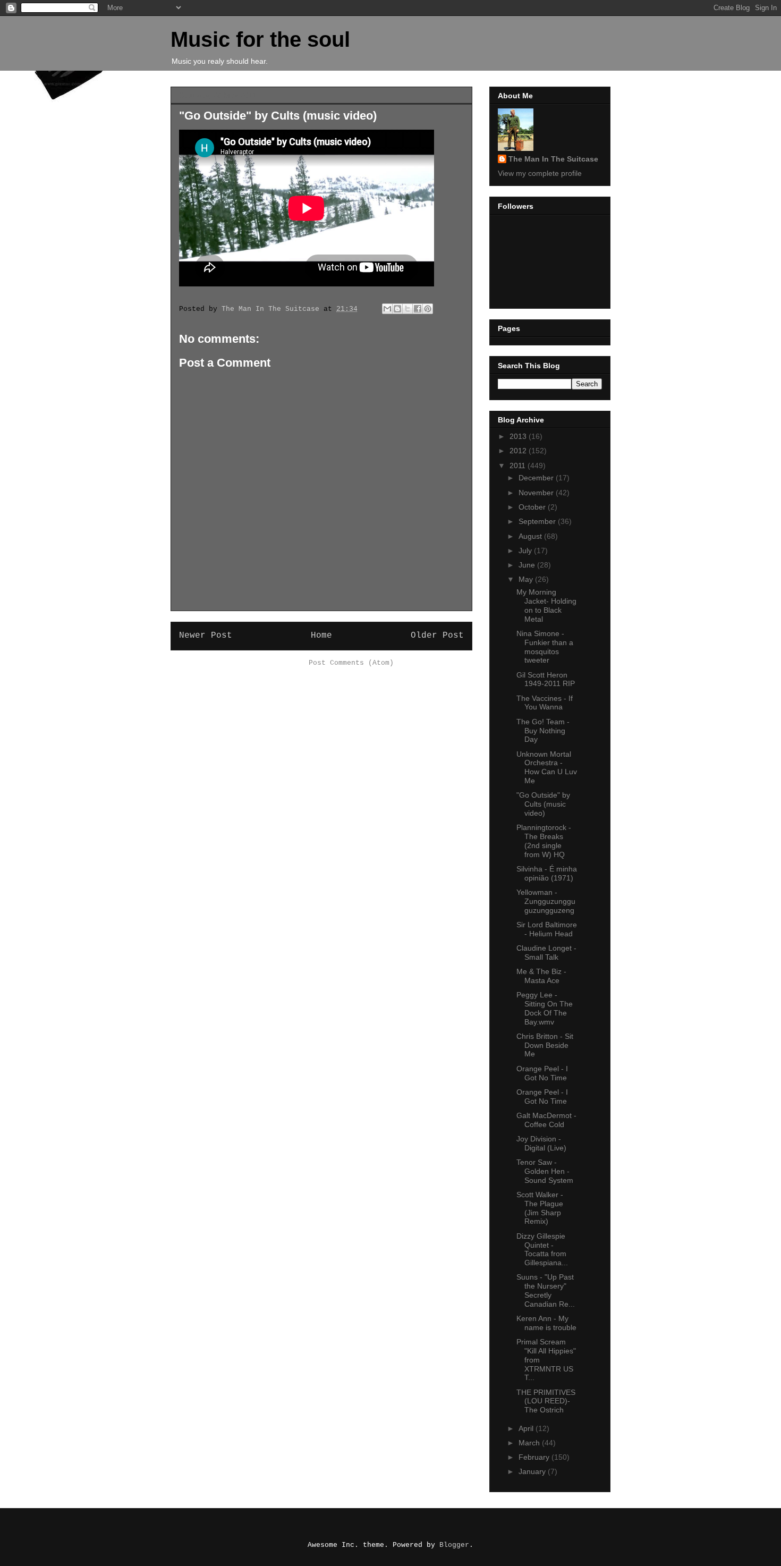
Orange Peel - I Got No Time (542, 1073)
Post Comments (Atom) (351, 663)
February (535, 1457)
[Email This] (387, 308)
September (538, 521)
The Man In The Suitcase (553, 159)
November (537, 492)
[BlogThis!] (397, 308)
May (527, 579)
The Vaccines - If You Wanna (544, 703)
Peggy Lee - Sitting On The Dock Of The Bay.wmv (544, 1008)
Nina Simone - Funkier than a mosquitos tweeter (544, 646)
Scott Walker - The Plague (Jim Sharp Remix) (539, 1207)
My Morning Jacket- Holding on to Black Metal (546, 605)
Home (321, 635)
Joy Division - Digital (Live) (541, 1143)
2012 (519, 450)
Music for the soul (260, 39)
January (533, 1471)
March (530, 1442)
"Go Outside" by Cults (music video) (543, 804)
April (527, 1428)
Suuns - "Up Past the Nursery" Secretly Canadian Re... (545, 1290)
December (537, 477)
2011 (519, 465)
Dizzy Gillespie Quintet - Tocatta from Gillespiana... (542, 1249)
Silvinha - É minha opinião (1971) (546, 873)
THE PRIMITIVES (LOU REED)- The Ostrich (545, 1401)
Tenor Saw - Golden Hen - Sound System (544, 1171)
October (533, 507)
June (528, 565)
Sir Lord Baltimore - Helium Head (546, 929)
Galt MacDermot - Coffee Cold (546, 1120)
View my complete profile (540, 173)
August (531, 536)
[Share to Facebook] (417, 308)
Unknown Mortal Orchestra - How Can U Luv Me (546, 767)
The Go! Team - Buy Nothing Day (543, 730)
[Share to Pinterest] (427, 308)
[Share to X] (407, 308)
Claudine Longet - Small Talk (546, 952)
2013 (519, 436)
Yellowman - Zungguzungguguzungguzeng (545, 901)
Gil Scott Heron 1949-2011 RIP (545, 679)
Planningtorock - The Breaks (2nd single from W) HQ (543, 840)
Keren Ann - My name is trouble (546, 1323)
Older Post (437, 635)
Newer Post (205, 635)
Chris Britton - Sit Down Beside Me (544, 1045)
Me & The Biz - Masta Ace (541, 976)
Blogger (454, 1545)
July (526, 550)
